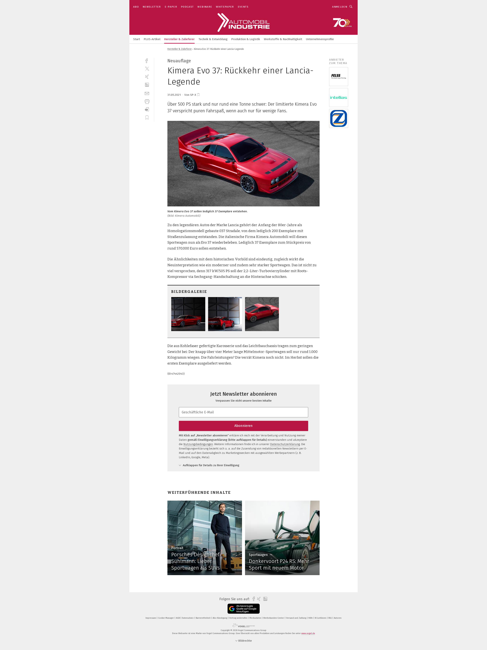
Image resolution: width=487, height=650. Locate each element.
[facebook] (147, 60)
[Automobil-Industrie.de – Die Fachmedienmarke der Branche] (136, 39)
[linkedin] (147, 84)
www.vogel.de (308, 633)
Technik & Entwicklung (213, 39)
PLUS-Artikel (152, 39)
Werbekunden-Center (274, 618)
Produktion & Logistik (245, 39)
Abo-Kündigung (220, 618)
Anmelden (339, 6)
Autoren (337, 618)
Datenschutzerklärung (285, 444)
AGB (178, 618)
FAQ (330, 618)
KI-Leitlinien (321, 618)
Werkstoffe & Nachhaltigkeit (283, 39)
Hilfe (310, 618)
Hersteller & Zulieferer (179, 39)
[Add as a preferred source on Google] (244, 609)
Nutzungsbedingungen (198, 444)
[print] (147, 101)
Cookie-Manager (166, 618)
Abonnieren (243, 426)
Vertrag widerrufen (238, 618)
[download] (147, 109)
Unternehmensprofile (320, 39)
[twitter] (147, 68)
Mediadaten (255, 618)
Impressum (151, 618)
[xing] (147, 76)
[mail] (147, 93)
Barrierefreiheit (203, 618)
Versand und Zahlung (296, 618)
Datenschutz (188, 618)
